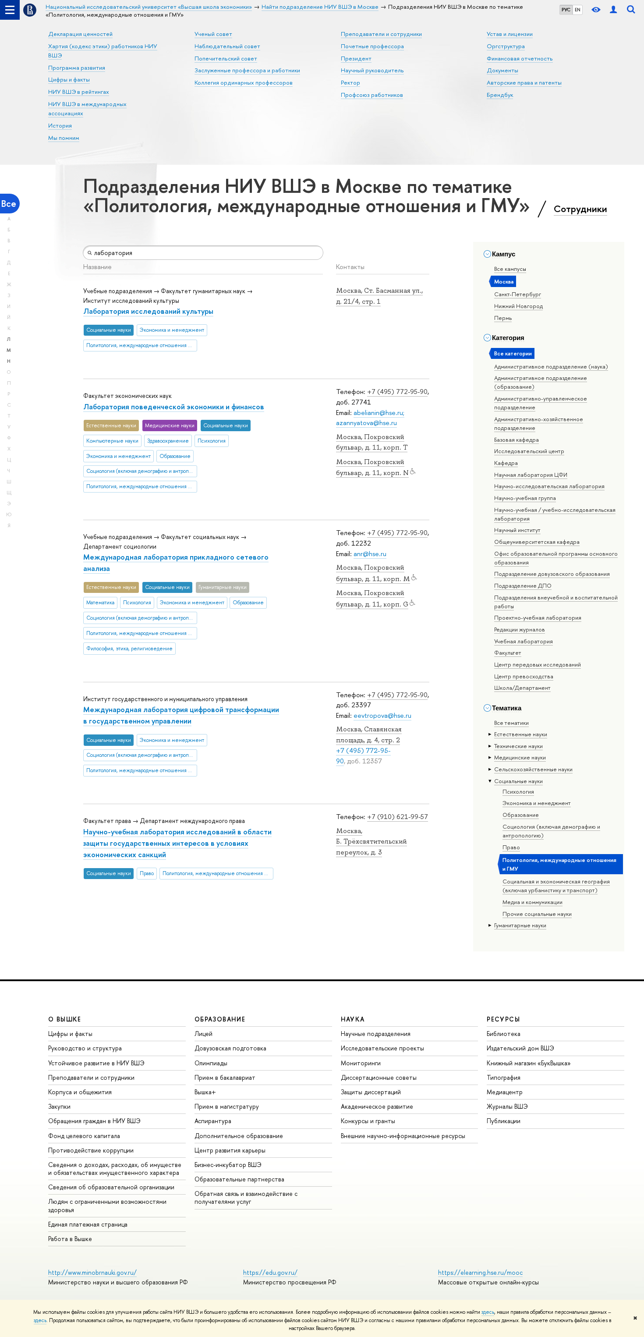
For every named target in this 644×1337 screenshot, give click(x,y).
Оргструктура (506, 46)
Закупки (59, 1106)
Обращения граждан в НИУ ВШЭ (94, 1121)
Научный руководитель (372, 70)
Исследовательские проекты (382, 1048)
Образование (520, 815)
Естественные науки (520, 734)
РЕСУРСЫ (503, 1019)
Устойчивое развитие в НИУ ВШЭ (96, 1063)
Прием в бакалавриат (225, 1077)
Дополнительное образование (239, 1135)
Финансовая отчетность (520, 58)
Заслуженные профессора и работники (247, 70)
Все (8, 203)
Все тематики (511, 723)
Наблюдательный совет (227, 46)
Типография (503, 1077)
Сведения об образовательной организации (111, 1187)
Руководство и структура (85, 1048)
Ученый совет (213, 34)
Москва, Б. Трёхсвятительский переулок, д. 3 (371, 841)
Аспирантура (213, 1121)
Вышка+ (205, 1092)
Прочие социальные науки (537, 914)
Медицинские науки (520, 757)
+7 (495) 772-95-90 (397, 391)
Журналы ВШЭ (507, 1106)
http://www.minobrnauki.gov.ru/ (92, 1272)
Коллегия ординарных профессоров (244, 82)
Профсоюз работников (372, 95)
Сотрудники (580, 208)
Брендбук (500, 95)
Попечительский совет (226, 58)
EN (577, 10)
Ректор (350, 82)
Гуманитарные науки (520, 925)
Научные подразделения (375, 1033)
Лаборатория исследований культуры (148, 311)
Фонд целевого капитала (84, 1135)
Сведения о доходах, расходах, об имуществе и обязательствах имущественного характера (114, 1168)
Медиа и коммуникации (532, 902)
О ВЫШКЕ (64, 1019)
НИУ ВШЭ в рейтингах (78, 92)
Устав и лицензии (510, 34)
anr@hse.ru (370, 553)
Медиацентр (505, 1092)
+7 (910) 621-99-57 (397, 816)
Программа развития (76, 67)
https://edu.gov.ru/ (270, 1272)
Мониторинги (361, 1063)
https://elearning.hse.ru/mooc (480, 1272)
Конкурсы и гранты (368, 1121)
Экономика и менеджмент (536, 803)
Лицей (203, 1033)
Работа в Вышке (70, 1238)
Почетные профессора (372, 46)
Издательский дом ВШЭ (520, 1048)
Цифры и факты (69, 79)
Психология (518, 791)
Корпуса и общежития (80, 1092)
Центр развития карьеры (230, 1150)
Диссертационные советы (379, 1077)
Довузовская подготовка (230, 1048)
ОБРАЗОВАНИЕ (220, 1019)
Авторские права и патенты (524, 82)
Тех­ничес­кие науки (518, 746)
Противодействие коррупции (91, 1150)
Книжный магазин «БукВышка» (529, 1063)
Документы (502, 70)
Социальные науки (518, 781)
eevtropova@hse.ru (382, 715)
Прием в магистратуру (227, 1106)
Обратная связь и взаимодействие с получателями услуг (246, 1197)
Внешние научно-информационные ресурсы (403, 1135)
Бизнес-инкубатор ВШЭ (228, 1164)
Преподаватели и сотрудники (381, 34)
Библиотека (503, 1033)
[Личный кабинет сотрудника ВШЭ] (613, 10)
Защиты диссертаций (371, 1092)
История (60, 125)
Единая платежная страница (87, 1224)
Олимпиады (211, 1063)
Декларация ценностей (80, 34)
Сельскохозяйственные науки (533, 769)
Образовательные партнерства (239, 1179)
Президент (356, 58)
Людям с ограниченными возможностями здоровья (107, 1205)
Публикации (503, 1121)
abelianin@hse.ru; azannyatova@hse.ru (370, 418)
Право (511, 847)
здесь (487, 1312)
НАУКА (353, 1019)
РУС (566, 10)
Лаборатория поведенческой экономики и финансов (173, 406)
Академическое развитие (377, 1106)
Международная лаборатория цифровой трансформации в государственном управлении (181, 715)
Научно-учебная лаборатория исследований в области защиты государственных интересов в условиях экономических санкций (177, 842)
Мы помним (63, 138)
